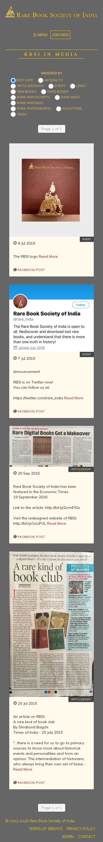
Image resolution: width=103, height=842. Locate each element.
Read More (48, 256)
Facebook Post (31, 270)
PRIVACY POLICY (81, 829)
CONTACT (87, 837)
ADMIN (68, 837)
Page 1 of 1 (51, 128)
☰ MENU (40, 34)
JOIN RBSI (60, 34)
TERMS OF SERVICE (45, 829)
